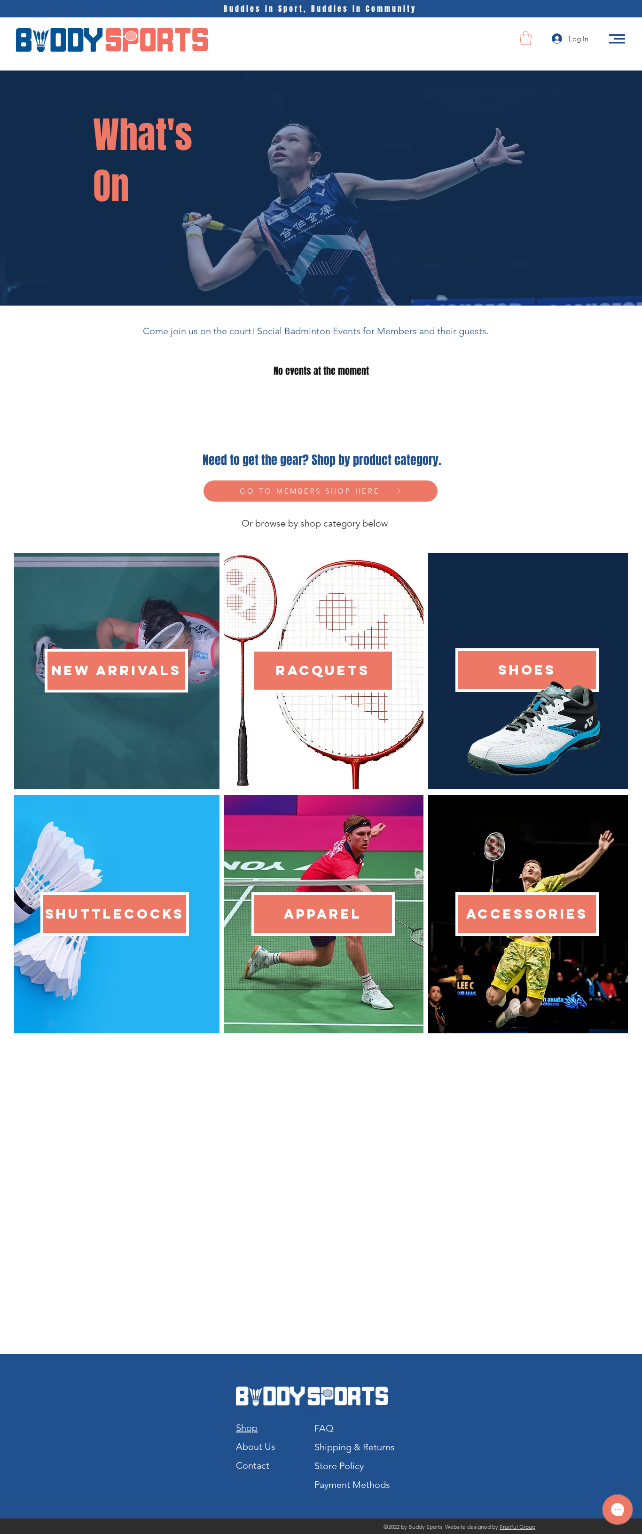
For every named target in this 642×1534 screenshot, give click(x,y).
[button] (526, 38)
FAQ (324, 1428)
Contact (252, 1465)
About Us (255, 1446)
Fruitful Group (517, 1526)
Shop (247, 1427)
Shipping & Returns (354, 1447)
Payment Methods (353, 1484)
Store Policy (339, 1465)
